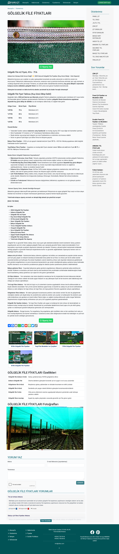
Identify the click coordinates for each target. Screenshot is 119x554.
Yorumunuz (11, 469)
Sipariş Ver (47, 67)
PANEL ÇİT (96, 16)
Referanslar (66, 3)
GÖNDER (80, 483)
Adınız (10, 461)
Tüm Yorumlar (46, 521)
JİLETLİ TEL (96, 23)
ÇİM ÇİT (95, 26)
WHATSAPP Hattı (105, 2)
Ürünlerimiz (45, 3)
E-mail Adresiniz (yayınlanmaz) (57, 461)
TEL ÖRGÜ (96, 20)
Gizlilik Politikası (32, 536)
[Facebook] (92, 533)
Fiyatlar (29, 533)
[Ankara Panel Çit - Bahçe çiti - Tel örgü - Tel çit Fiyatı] (14, 3)
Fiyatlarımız (56, 3)
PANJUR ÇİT (97, 60)
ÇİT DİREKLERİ (97, 29)
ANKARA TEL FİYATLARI (100, 45)
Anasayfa (25, 3)
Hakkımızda (35, 3)
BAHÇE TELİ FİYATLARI (100, 53)
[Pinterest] (98, 533)
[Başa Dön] (59, 547)
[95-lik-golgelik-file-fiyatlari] (45, 428)
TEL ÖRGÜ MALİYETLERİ (100, 57)
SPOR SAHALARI (98, 33)
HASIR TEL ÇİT (97, 41)
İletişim (75, 3)
